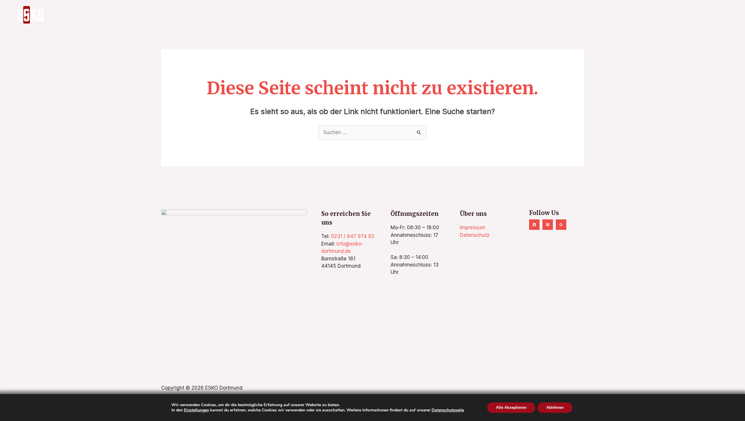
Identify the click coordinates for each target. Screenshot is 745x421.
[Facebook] (534, 224)
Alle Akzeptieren (511, 407)
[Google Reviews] (561, 224)
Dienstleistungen (644, 14)
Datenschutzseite (448, 410)
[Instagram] (547, 224)
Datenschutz (474, 235)
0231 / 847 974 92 (352, 236)
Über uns (597, 14)
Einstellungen (196, 410)
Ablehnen (555, 407)
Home (564, 14)
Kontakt (718, 14)
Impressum (472, 227)
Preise (687, 14)
